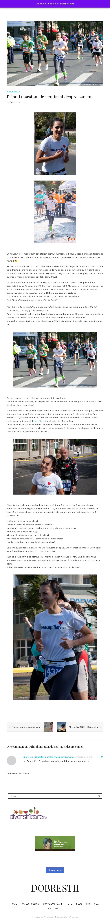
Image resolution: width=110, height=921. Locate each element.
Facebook (56, 870)
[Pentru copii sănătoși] (28, 814)
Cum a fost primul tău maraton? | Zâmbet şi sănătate (49, 756)
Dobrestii (55, 887)
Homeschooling (30, 904)
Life (70, 904)
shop (62, 3)
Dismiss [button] (70, 3)
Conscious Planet (53, 904)
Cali (64, 917)
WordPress (48, 917)
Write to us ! (55, 909)
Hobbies (16, 92)
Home (14, 904)
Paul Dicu (38, 421)
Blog (9, 92)
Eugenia (13, 102)
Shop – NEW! (92, 904)
